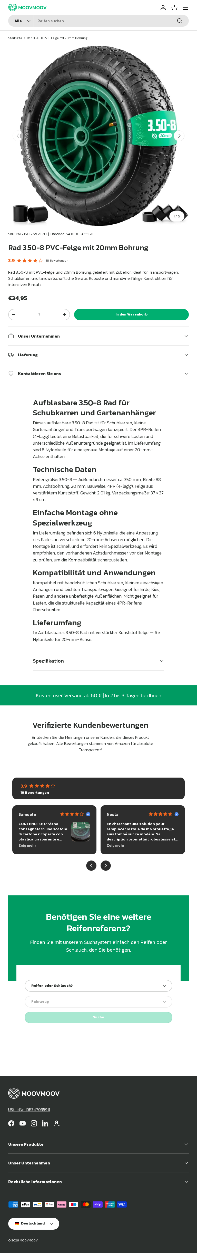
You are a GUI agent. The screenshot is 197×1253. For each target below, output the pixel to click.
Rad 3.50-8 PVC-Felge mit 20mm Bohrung (57, 38)
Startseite (15, 38)
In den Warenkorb (131, 314)
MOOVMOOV (29, 1240)
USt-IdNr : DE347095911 (29, 1109)
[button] (174, 7)
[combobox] (98, 21)
